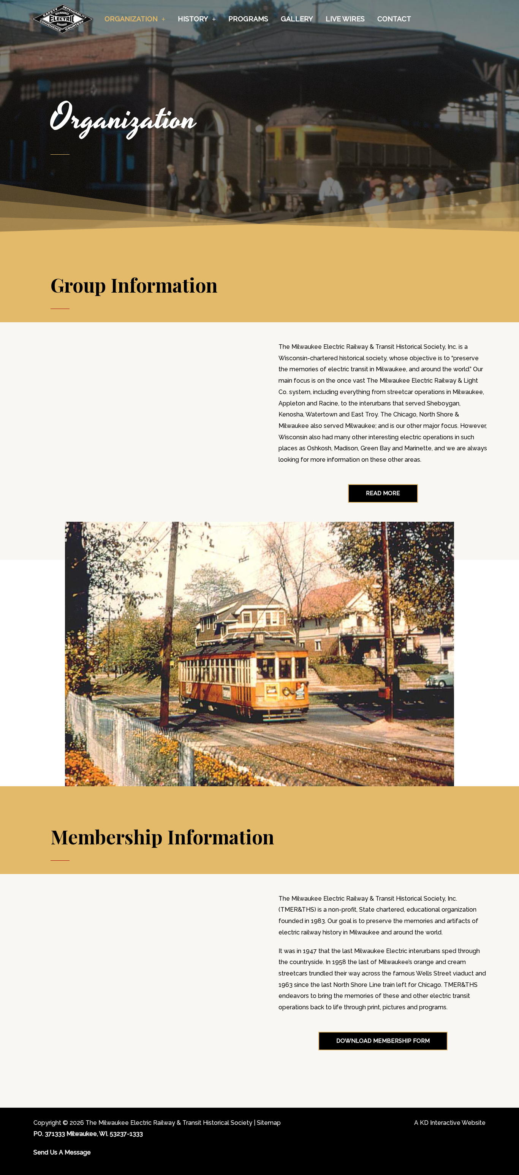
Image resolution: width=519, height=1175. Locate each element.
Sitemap (269, 1122)
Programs (248, 19)
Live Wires (345, 19)
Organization (131, 19)
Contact (394, 19)
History (193, 19)
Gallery (297, 19)
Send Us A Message (62, 1152)
